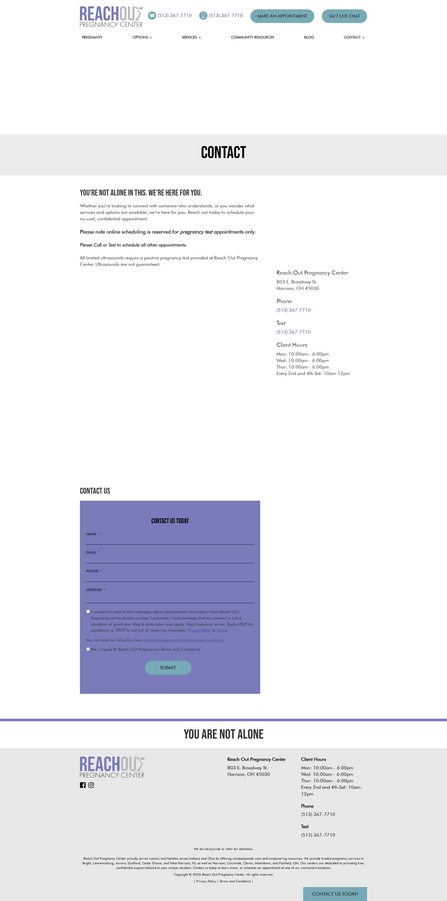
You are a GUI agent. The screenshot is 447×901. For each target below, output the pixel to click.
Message (95, 590)
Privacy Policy (199, 630)
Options (140, 37)
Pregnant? (92, 37)
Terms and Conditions (236, 881)
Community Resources (252, 37)
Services (189, 37)
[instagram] (92, 785)
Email (93, 552)
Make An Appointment (282, 16)
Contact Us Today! (335, 894)
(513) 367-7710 (175, 15)
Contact (352, 37)
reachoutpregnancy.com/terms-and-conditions (184, 640)
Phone (94, 571)
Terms (222, 630)
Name (93, 534)
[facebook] (84, 785)
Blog (309, 37)
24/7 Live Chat (344, 16)
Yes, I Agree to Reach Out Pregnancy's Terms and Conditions (145, 649)
